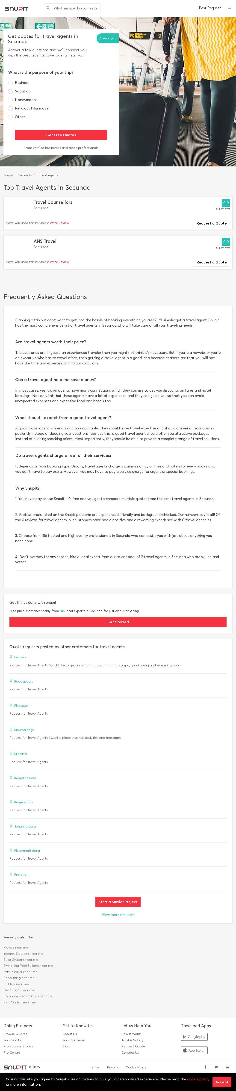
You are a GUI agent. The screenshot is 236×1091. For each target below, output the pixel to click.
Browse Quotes (15, 1034)
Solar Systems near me (20, 960)
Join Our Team (73, 1040)
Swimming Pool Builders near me (28, 966)
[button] (229, 8)
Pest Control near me (19, 1002)
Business (22, 82)
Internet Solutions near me (23, 954)
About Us (69, 1034)
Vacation (23, 91)
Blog (65, 1046)
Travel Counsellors (53, 202)
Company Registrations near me (28, 996)
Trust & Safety (132, 1040)
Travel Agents (48, 175)
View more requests (118, 915)
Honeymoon (25, 100)
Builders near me (16, 984)
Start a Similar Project (118, 901)
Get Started (118, 622)
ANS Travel (45, 241)
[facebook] (205, 1067)
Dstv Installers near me (20, 972)
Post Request (210, 8)
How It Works (131, 1034)
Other (20, 117)
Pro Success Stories (18, 1046)
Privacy (112, 1067)
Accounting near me (18, 978)
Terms (94, 1067)
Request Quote (133, 1046)
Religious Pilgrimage (32, 108)
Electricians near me (18, 990)
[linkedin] (227, 1067)
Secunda (25, 175)
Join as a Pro (13, 1040)
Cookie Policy (136, 1067)
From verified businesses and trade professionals (61, 148)
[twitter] (216, 1067)
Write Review (59, 223)
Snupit (8, 175)
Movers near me (15, 947)
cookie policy (198, 1079)
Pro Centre (11, 1053)
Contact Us (130, 1053)
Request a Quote (212, 223)
